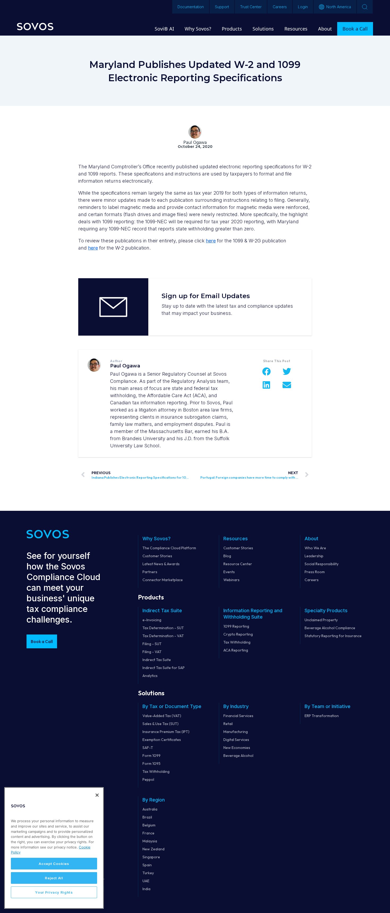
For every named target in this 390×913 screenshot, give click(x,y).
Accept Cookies (54, 863)
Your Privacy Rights (54, 892)
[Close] (97, 795)
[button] (266, 371)
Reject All (54, 878)
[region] (54, 848)
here (211, 240)
